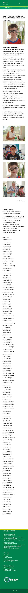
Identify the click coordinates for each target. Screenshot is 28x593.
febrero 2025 (6, 282)
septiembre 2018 (7, 466)
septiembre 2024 (7, 294)
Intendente (6, 532)
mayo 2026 (6, 246)
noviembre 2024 (7, 289)
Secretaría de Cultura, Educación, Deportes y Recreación (14, 540)
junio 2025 (5, 273)
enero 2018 (6, 485)
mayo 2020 (6, 418)
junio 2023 (5, 330)
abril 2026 (5, 249)
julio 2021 (5, 385)
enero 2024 (6, 313)
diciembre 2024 (7, 287)
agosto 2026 (6, 239)
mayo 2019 (6, 447)
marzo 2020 (6, 423)
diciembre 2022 (7, 344)
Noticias (6, 556)
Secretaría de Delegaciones (10, 543)
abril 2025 (5, 277)
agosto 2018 (6, 468)
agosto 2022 (6, 354)
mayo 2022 (6, 361)
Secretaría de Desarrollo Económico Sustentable (12, 547)
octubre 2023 (6, 320)
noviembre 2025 (7, 261)
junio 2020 (6, 416)
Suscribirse (6, 554)
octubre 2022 (6, 349)
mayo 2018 (6, 475)
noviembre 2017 (7, 490)
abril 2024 (5, 306)
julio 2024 (5, 299)
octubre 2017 (6, 492)
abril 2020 (5, 421)
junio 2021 (5, 387)
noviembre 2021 (7, 375)
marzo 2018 (6, 480)
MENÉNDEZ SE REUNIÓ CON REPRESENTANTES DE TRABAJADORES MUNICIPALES (13, 226)
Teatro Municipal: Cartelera (10, 570)
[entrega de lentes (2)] (14, 159)
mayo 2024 (6, 304)
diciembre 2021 (7, 373)
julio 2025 (5, 270)
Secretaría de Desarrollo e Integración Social (14, 545)
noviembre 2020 (7, 404)
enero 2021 (6, 399)
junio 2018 (5, 473)
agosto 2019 (6, 440)
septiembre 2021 (7, 380)
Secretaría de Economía (9, 535)
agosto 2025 (6, 268)
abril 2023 (5, 335)
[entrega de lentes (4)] (14, 196)
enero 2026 (6, 256)
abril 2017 (5, 506)
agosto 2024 (6, 297)
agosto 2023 (6, 325)
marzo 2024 (6, 308)
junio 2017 (5, 502)
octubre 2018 (6, 463)
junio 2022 (5, 359)
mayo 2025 (6, 275)
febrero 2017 (6, 511)
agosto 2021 (6, 382)
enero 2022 (6, 370)
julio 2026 (5, 242)
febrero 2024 (6, 311)
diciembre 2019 (7, 430)
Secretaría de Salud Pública (10, 538)
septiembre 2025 (7, 266)
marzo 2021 (6, 394)
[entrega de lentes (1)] (14, 141)
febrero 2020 (6, 425)
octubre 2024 (6, 292)
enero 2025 (6, 285)
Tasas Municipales (8, 559)
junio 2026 (6, 244)
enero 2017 (6, 514)
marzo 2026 (6, 251)
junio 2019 (5, 444)
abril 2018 (5, 478)
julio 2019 (5, 442)
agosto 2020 (6, 411)
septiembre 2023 (7, 323)
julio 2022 (5, 356)
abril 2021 (5, 392)
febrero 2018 (6, 482)
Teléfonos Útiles (7, 569)
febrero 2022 (6, 368)
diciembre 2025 (7, 258)
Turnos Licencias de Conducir (11, 560)
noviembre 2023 (7, 318)
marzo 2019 (6, 451)
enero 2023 (6, 342)
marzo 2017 (6, 509)
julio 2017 (5, 499)
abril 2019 (5, 449)
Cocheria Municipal (8, 561)
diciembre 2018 (7, 459)
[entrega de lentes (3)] (14, 178)
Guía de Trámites (8, 557)
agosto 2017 (6, 497)
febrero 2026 (6, 254)
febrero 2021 (6, 397)
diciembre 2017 (7, 487)
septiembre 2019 (7, 437)
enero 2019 (6, 456)
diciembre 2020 (7, 401)
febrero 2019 (6, 454)
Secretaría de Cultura (9, 542)
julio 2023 (5, 328)
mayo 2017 (6, 504)
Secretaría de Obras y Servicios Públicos (13, 537)
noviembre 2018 (7, 461)
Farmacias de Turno (8, 567)
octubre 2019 (6, 435)
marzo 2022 (6, 366)
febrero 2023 (6, 339)
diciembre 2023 (7, 316)
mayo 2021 (6, 389)
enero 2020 (6, 428)
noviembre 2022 (7, 347)
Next (22, 201)
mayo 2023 (6, 332)
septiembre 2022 (7, 351)
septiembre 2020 (7, 409)
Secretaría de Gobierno (9, 534)
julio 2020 (5, 413)
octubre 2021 (6, 378)
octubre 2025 (6, 263)
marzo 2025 (6, 280)
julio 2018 (5, 471)
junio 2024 (6, 301)
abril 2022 (5, 363)
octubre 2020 (6, 406)
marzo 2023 (6, 337)
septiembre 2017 (7, 494)
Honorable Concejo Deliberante (11, 548)
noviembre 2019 (7, 432)
